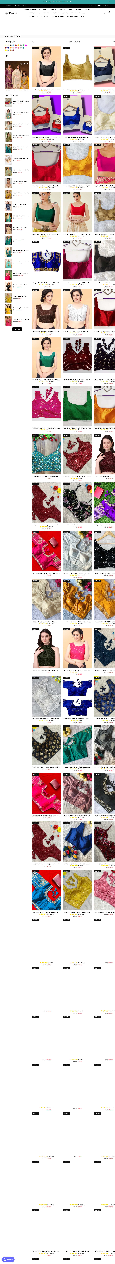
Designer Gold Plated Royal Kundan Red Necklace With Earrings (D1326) (21, 181)
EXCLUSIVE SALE (72, 16)
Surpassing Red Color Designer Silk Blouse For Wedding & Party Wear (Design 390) (46, 186)
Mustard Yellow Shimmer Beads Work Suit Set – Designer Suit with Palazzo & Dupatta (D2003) (21, 193)
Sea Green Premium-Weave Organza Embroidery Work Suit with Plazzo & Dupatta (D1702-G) (21, 250)
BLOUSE (31, 13)
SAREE (87, 9)
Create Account (98, 5)
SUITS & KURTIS (43, 13)
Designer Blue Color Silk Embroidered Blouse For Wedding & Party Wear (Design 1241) (46, 912)
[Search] (104, 13)
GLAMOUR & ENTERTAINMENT (38, 16)
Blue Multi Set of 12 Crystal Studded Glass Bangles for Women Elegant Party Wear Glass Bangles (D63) (21, 101)
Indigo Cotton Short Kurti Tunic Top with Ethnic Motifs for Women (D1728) (21, 204)
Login (90, 5)
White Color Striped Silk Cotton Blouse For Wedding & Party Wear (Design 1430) (77, 573)
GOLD (45, 9)
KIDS (82, 16)
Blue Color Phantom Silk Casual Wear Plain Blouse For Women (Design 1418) (77, 864)
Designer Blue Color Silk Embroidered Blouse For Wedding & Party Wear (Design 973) (46, 283)
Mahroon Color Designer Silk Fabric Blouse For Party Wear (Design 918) (77, 379)
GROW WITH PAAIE (57, 16)
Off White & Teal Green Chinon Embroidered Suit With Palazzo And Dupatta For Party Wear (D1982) (21, 216)
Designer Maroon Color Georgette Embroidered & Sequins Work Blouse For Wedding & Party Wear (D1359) (46, 864)
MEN (70, 9)
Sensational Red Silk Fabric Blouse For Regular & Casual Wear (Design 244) (77, 234)
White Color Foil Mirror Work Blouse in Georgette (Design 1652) (77, 1009)
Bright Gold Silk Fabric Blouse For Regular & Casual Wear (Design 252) (77, 89)
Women (61, 9)
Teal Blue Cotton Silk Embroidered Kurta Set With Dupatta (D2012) (21, 147)
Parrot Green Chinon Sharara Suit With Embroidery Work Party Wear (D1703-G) (21, 296)
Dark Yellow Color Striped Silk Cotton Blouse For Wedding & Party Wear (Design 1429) (77, 622)
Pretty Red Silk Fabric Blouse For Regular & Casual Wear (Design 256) (46, 137)
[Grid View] (33, 41)
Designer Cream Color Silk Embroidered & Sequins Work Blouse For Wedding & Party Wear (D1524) (46, 622)
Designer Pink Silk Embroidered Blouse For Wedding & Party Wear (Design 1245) (46, 815)
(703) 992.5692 (21, 5)
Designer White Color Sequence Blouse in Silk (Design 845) (77, 331)
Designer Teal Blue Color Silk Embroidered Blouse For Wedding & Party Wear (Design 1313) (46, 961)
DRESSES (65, 13)
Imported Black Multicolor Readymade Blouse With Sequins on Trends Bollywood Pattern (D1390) (77, 525)
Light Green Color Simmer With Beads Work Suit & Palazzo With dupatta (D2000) (21, 170)
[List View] (34, 41)
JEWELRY (78, 9)
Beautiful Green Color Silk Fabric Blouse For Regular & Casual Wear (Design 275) (46, 234)
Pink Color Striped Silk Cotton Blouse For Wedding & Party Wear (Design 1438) (77, 815)
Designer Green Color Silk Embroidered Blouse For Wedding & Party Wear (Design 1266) (77, 1058)
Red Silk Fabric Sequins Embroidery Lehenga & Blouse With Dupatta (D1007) (21, 273)
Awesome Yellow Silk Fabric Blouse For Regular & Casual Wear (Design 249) (77, 186)
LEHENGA (55, 13)
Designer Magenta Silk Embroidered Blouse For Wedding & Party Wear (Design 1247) (46, 573)
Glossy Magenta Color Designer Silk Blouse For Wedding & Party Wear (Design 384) (77, 283)
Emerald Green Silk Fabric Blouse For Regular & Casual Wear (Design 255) (46, 379)
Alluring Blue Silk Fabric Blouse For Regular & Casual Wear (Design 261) (77, 137)
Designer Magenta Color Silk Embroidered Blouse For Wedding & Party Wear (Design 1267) (77, 1106)
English (9, 5)
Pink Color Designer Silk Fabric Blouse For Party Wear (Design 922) (46, 428)
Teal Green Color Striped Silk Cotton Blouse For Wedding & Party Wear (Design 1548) (77, 961)
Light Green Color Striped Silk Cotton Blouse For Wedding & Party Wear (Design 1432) (46, 1203)
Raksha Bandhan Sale (32, 9)
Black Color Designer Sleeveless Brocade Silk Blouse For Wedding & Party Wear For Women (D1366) (46, 767)
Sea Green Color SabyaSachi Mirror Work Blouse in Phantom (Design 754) (46, 476)
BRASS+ (81, 13)
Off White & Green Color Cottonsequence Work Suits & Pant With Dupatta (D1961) (21, 124)
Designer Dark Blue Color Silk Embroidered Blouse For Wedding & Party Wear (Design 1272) (46, 1106)
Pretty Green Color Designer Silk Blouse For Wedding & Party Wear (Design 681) (77, 428)
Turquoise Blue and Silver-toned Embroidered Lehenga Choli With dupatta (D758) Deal (21, 262)
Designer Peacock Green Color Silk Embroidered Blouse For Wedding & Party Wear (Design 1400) (77, 767)
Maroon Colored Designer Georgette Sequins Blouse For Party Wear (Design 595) (46, 1251)
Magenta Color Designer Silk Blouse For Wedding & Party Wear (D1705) (46, 1154)
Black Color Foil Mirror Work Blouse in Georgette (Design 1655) (77, 1251)
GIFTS (73, 13)
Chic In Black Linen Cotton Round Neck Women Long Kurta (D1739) (21, 285)
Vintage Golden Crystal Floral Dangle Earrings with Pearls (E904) (21, 158)
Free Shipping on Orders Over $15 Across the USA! (57, 2)
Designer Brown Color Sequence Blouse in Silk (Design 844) (46, 331)
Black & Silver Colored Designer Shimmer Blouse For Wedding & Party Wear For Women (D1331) (46, 1058)
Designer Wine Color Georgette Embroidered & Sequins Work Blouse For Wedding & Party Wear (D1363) (46, 525)
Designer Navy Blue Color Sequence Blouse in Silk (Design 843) (77, 1203)
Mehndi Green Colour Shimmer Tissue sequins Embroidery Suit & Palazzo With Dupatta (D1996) (21, 135)
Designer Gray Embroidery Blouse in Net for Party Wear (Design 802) (46, 1009)
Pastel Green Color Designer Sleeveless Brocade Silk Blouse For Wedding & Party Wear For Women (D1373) (77, 1154)
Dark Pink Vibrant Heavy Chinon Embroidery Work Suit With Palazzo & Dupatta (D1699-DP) (21, 319)
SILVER (53, 9)
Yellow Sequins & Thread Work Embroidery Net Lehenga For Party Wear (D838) (21, 227)
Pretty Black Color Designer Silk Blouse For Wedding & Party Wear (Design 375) (46, 89)
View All (17, 329)
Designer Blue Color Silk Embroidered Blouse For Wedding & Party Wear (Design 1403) (77, 718)
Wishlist (107, 5)
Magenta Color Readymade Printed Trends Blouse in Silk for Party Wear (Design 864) (77, 670)
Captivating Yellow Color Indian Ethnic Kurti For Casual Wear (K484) (21, 308)
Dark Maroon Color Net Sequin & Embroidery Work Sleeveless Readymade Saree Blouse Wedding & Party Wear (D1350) (77, 476)
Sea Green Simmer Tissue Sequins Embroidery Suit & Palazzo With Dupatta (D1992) (21, 239)
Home (6, 36)
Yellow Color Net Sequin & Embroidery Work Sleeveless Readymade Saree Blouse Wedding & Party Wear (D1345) (77, 912)
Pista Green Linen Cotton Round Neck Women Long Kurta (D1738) (21, 112)
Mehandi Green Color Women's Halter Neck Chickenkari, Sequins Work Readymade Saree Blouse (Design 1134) (46, 670)
